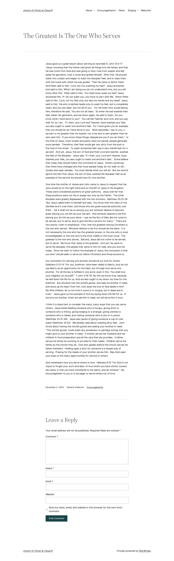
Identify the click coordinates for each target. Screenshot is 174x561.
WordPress (145, 551)
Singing (132, 10)
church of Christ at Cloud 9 (38, 10)
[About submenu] (93, 10)
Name (50, 468)
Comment (52, 436)
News (122, 10)
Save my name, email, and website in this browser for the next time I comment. (86, 509)
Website (50, 494)
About (89, 10)
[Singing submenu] (137, 10)
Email (49, 481)
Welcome (146, 10)
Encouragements (106, 10)
